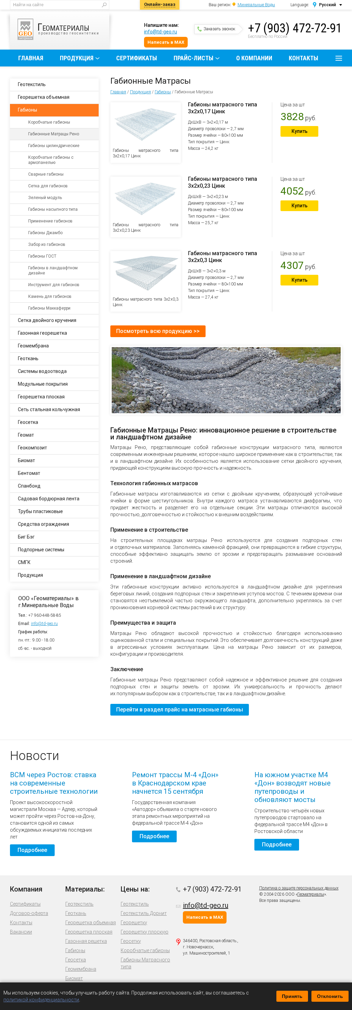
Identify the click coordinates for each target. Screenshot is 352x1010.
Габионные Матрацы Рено (53, 134)
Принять (292, 996)
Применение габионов (50, 221)
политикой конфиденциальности (41, 999)
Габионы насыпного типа (53, 209)
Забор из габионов (46, 244)
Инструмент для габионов (53, 284)
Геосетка (28, 422)
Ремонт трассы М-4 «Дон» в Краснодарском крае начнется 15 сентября (175, 783)
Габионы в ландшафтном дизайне (53, 270)
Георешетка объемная (43, 97)
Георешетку (134, 922)
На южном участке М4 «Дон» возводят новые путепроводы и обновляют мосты (292, 787)
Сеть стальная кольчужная (49, 409)
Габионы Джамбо (45, 232)
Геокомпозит (32, 447)
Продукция (77, 58)
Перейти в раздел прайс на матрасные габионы (179, 709)
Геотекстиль (32, 84)
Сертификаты (136, 58)
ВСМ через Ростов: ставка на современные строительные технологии (54, 783)
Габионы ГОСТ (42, 256)
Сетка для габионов (48, 186)
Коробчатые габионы (49, 122)
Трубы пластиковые (40, 511)
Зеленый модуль (45, 197)
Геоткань (28, 358)
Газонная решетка (86, 941)
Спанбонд (29, 486)
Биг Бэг (26, 537)
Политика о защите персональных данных (299, 888)
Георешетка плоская (41, 396)
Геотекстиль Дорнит (144, 913)
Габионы (163, 92)
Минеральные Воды (256, 4)
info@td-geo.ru (160, 31)
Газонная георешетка (42, 333)
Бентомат (29, 473)
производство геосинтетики (68, 28)
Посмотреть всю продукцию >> (158, 331)
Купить (300, 131)
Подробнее (32, 850)
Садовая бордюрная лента (48, 498)
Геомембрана (33, 345)
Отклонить (330, 996)
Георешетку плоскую (144, 932)
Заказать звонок (219, 29)
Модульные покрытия (43, 384)
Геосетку (131, 941)
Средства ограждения (43, 524)
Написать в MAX (165, 42)
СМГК (24, 562)
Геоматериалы (310, 894)
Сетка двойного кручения (47, 320)
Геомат (26, 435)
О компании (254, 58)
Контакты (303, 58)
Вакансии (21, 932)
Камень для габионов (50, 296)
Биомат (26, 460)
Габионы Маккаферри (49, 308)
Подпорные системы (41, 549)
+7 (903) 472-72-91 (295, 28)
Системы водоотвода (42, 371)
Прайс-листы (193, 58)
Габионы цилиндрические (53, 145)
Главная (30, 58)
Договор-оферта (29, 913)
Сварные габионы (46, 174)
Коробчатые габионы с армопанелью (51, 160)
